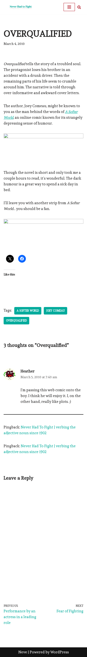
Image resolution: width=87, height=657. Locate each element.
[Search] (79, 7)
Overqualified (16, 320)
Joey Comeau (55, 310)
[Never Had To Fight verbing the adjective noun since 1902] (18, 7)
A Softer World (28, 310)
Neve (22, 652)
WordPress (59, 652)
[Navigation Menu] (69, 7)
